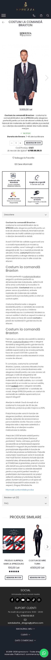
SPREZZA (30, 118)
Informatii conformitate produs (20, 489)
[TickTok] (33, 599)
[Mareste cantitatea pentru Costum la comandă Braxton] (20, 143)
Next (46, 78)
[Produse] (3, 16)
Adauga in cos (33, 143)
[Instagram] (39, 599)
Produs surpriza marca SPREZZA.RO (14, 562)
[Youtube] (22, 599)
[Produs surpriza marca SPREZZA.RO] (14, 540)
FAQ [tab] (6, 503)
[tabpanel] (25, 74)
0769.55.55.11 (27, 615)
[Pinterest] (17, 599)
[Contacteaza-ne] (34, 15)
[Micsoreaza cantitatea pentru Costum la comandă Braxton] (12, 143)
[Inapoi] (2, 22)
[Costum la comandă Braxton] (25, 74)
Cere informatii (24, 164)
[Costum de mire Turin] (37, 541)
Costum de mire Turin (37, 562)
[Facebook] (12, 599)
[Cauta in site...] (48, 15)
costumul (24, 252)
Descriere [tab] (9, 214)
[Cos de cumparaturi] (41, 15)
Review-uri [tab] (11, 497)
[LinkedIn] (28, 599)
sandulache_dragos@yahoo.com (25, 622)
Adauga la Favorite (24, 157)
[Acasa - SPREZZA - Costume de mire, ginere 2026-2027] (25, 6)
